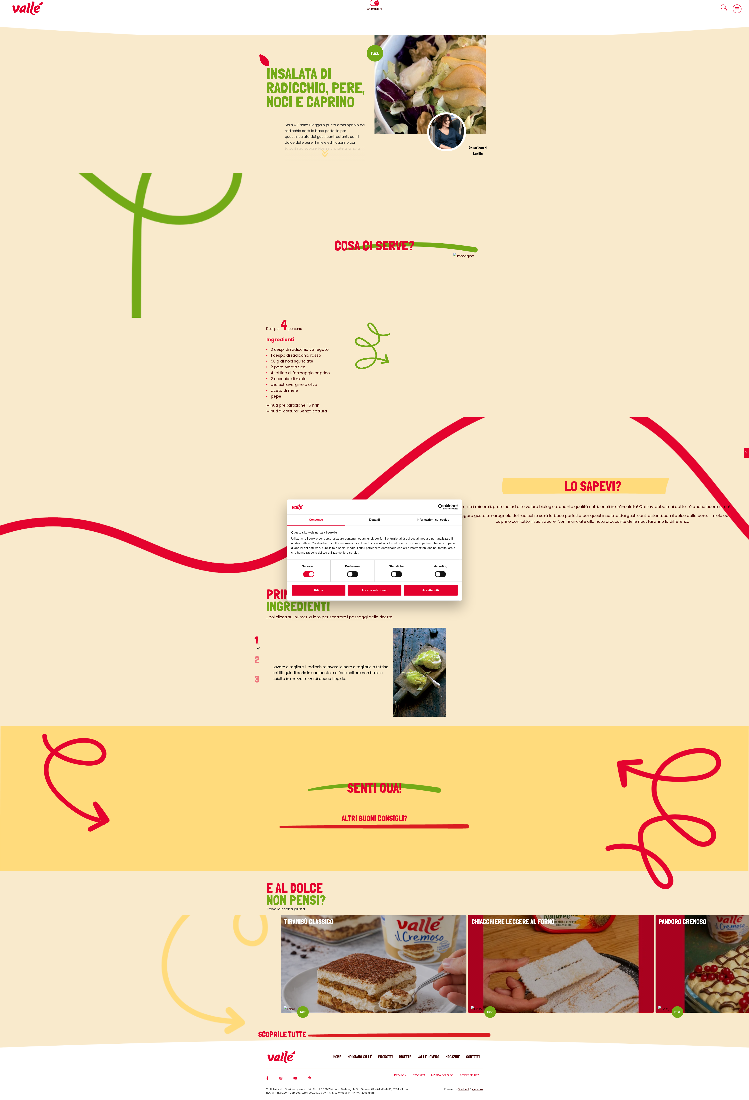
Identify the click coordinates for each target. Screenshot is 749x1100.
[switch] (352, 574)
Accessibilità (470, 1075)
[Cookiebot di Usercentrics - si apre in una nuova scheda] (441, 507)
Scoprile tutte (283, 1034)
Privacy (400, 1075)
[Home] (27, 8)
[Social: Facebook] (272, 1079)
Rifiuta (318, 590)
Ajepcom (477, 1089)
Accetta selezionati (374, 590)
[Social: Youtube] (300, 1079)
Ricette (405, 1056)
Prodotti (385, 1056)
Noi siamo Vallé (360, 1056)
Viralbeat (463, 1089)
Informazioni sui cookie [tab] (433, 519)
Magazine (452, 1056)
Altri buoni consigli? (374, 818)
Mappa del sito (442, 1075)
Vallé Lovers (428, 1056)
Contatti (473, 1056)
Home (337, 1056)
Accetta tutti (430, 590)
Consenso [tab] (316, 519)
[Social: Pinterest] (315, 1079)
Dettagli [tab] (374, 519)
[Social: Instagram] (286, 1079)
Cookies (419, 1075)
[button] (723, 7)
